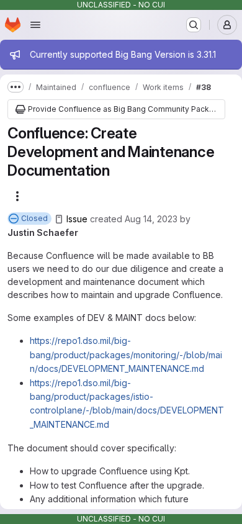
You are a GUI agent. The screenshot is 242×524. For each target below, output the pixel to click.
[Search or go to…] (193, 24)
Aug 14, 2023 (151, 219)
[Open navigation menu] (35, 25)
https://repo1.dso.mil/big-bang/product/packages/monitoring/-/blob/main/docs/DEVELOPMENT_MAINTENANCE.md (126, 354)
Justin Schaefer (42, 232)
